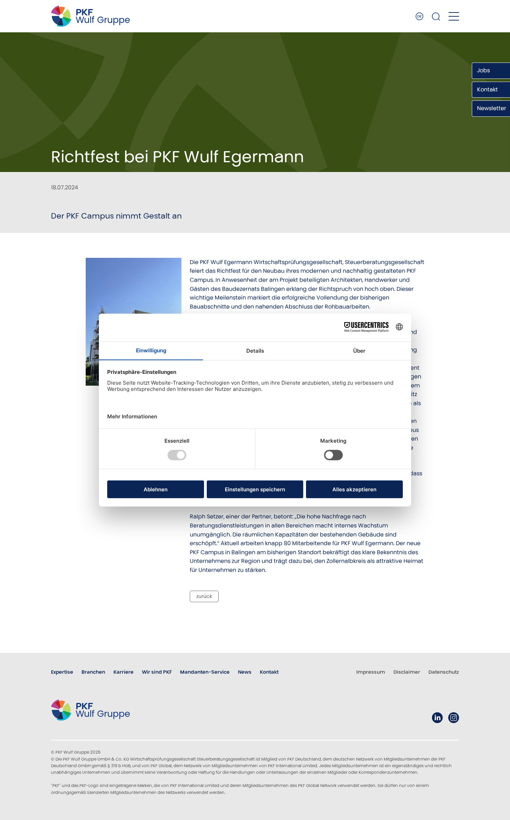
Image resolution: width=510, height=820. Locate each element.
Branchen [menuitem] (93, 672)
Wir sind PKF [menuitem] (157, 672)
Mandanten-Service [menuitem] (205, 672)
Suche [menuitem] (436, 16)
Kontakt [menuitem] (269, 672)
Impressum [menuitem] (370, 672)
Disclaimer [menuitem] (406, 672)
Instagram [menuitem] (453, 717)
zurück (204, 596)
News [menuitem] (245, 672)
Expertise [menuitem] (62, 672)
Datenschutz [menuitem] (443, 672)
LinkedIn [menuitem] (437, 717)
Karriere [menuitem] (123, 672)
